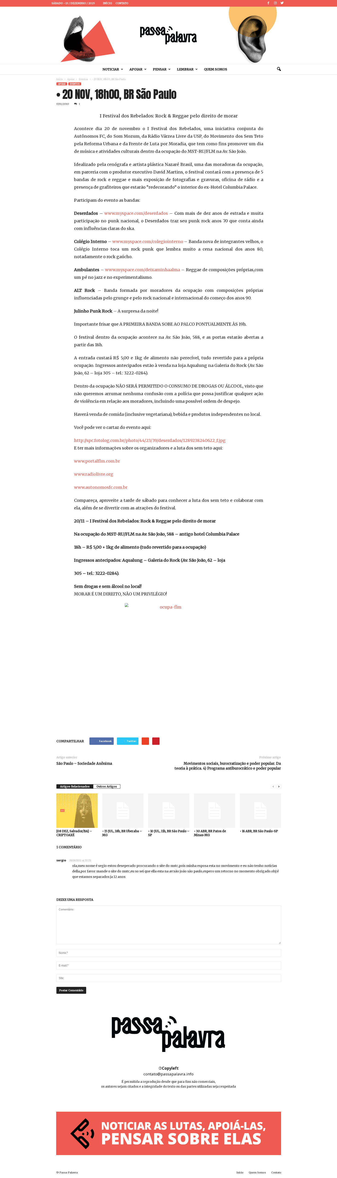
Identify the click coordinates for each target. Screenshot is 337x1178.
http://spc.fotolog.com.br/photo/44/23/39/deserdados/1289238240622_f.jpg (150, 440)
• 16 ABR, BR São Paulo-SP (259, 831)
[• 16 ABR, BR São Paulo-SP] (260, 810)
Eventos (83, 79)
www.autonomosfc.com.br (100, 487)
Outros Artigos (107, 786)
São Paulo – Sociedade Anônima (84, 763)
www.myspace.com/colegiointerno (147, 241)
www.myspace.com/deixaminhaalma (143, 269)
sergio (61, 860)
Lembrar (185, 69)
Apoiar (136, 69)
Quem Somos (215, 69)
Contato (122, 3)
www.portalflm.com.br (97, 461)
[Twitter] (282, 3)
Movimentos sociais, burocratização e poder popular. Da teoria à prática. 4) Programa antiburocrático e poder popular (228, 765)
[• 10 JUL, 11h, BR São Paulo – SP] (168, 810)
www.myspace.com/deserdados (136, 213)
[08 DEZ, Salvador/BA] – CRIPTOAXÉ (74, 833)
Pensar (159, 69)
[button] (279, 69)
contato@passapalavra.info (168, 1074)
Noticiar (110, 69)
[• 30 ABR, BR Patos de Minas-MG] (214, 810)
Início (107, 3)
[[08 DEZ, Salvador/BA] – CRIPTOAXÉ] (77, 810)
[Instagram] (275, 3)
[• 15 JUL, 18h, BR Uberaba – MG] (123, 810)
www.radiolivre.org (93, 474)
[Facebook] (268, 3)
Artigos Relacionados (75, 786)
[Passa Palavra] (168, 35)
